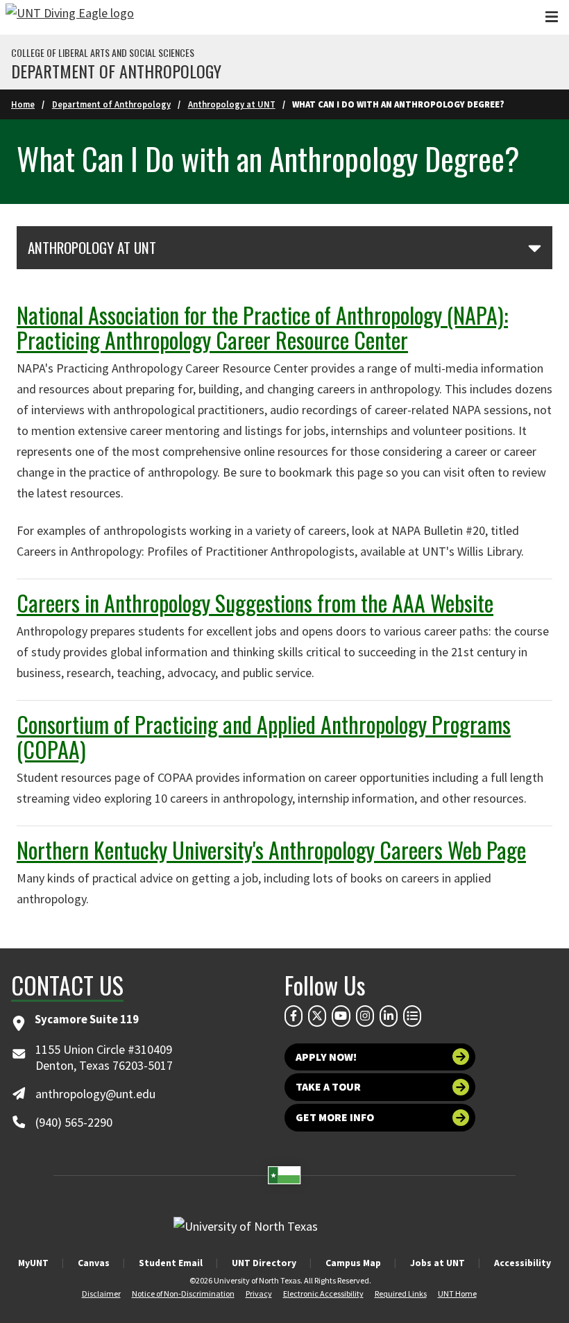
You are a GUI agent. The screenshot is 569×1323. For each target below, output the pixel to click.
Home (23, 104)
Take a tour (328, 1086)
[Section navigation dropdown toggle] (534, 247)
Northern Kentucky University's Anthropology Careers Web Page (271, 849)
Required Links (401, 1293)
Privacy (259, 1293)
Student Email (171, 1262)
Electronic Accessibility (323, 1293)
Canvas (94, 1262)
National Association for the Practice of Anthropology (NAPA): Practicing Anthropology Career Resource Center (262, 327)
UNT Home (457, 1293)
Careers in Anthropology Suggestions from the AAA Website (255, 602)
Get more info (335, 1117)
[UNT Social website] (412, 1015)
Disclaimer (101, 1293)
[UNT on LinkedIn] (389, 1015)
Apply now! (326, 1057)
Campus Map (353, 1262)
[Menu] (551, 17)
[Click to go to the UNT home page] (70, 17)
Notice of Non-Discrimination (183, 1293)
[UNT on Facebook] (293, 1015)
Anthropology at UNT (231, 104)
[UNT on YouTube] (341, 1015)
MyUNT (33, 1262)
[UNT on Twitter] (317, 1015)
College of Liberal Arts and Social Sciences (102, 53)
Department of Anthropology (116, 70)
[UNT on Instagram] (365, 1015)
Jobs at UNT (437, 1262)
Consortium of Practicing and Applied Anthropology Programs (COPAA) (264, 736)
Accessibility (522, 1262)
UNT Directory (264, 1262)
